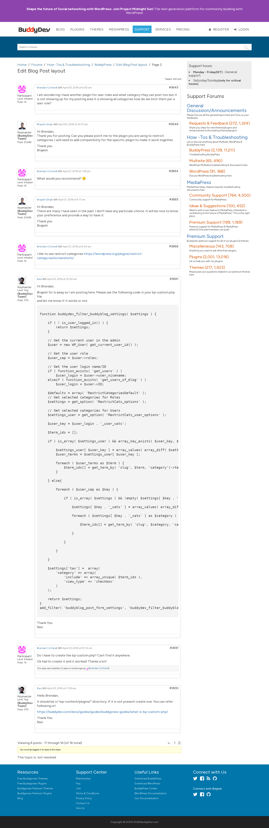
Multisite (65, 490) (206, 160)
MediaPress (119, 29)
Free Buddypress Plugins (31, 783)
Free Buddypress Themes (32, 778)
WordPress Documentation (150, 793)
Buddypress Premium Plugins (34, 793)
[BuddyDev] (35, 29)
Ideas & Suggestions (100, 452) (217, 205)
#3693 (173, 688)
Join (78, 788)
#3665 (173, 199)
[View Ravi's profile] (22, 284)
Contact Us (82, 803)
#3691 (174, 648)
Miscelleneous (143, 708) (211, 246)
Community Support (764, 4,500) (220, 195)
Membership (83, 778)
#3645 (173, 87)
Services (163, 29)
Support (142, 29)
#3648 (173, 124)
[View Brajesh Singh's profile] (22, 129)
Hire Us (80, 808)
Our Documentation (146, 798)
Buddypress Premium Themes (35, 788)
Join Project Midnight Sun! (90, 9)
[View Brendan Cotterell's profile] (22, 93)
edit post (177, 79)
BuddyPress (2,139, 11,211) (212, 150)
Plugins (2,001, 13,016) (209, 256)
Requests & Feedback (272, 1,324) (219, 123)
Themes (96, 29)
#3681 (174, 278)
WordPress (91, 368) (207, 171)
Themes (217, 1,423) (207, 267)
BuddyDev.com (149, 822)
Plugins (77, 29)
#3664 (173, 171)
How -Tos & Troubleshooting (217, 137)
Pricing (183, 29)
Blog (60, 29)
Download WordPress (147, 783)
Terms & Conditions (87, 793)
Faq (78, 783)
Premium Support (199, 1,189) (215, 222)
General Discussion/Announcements (216, 108)
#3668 (173, 246)
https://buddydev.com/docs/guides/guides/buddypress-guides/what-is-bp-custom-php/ (102, 712)
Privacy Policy (84, 798)
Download (147, 778)
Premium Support (205, 236)
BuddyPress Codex (145, 788)
